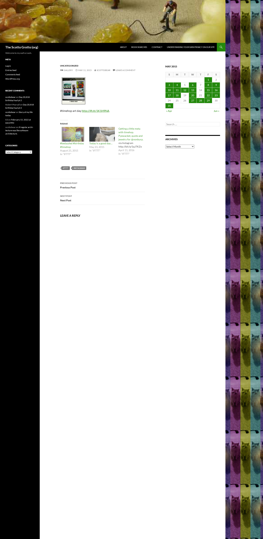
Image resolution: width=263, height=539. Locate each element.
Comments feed (12, 74)
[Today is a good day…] (102, 134)
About (123, 47)
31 (169, 105)
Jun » (216, 110)
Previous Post (68, 185)
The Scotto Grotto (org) (21, 47)
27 (192, 100)
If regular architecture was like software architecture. (19, 130)
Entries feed (10, 70)
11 (177, 90)
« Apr (169, 110)
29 (208, 100)
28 (200, 100)
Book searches (139, 47)
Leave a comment (125, 70)
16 (216, 90)
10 (169, 90)
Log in (8, 66)
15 (208, 90)
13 (192, 90)
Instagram (79, 168)
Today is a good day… (100, 143)
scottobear (103, 70)
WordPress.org (12, 78)
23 (216, 95)
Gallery (68, 70)
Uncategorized (69, 65)
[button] (73, 90)
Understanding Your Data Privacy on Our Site (191, 47)
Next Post (66, 198)
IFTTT (66, 168)
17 (169, 95)
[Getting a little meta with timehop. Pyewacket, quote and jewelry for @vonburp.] (133, 141)
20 (192, 95)
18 (177, 95)
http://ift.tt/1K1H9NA (95, 110)
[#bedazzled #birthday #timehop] (73, 134)
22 (208, 95)
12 (184, 90)
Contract (157, 47)
